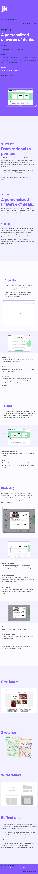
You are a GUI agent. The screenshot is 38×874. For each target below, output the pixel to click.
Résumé (26, 868)
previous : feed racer (9, 19)
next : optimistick (29, 23)
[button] (35, 9)
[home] (4, 9)
